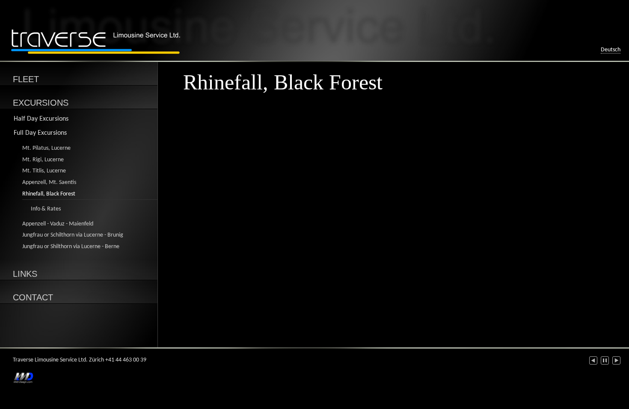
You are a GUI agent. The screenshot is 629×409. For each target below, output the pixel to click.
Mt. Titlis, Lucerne (44, 171)
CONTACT (33, 297)
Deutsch (610, 50)
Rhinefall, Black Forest (48, 194)
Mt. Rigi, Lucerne (43, 160)
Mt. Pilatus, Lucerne (46, 148)
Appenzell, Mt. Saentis (49, 182)
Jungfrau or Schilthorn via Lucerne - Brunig (72, 235)
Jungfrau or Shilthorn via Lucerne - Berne (70, 246)
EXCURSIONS (40, 102)
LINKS (25, 274)
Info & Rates (46, 209)
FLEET (26, 79)
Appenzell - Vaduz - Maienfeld (57, 224)
